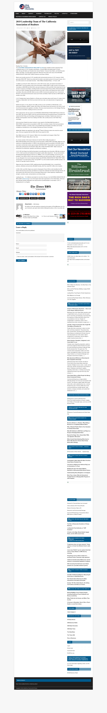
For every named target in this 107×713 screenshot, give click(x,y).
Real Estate (34, 198)
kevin (29, 28)
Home (17, 13)
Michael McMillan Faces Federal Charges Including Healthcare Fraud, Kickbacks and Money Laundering (78, 594)
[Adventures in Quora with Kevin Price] (76, 398)
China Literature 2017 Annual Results (75, 505)
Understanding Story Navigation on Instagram (78, 472)
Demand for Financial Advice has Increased (77, 503)
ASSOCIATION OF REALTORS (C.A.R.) (31, 67)
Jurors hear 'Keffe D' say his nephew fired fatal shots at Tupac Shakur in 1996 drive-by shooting (78, 551)
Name (17, 243)
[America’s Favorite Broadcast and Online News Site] (79, 414)
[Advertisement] (53, 701)
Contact (30, 13)
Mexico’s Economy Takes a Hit (74, 508)
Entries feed (70, 648)
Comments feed (71, 650)
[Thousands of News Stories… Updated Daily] (78, 451)
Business (38, 13)
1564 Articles (36, 204)
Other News (73, 13)
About (23, 13)
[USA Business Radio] (72, 672)
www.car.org (26, 178)
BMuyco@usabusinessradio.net (74, 246)
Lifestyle (64, 13)
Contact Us (42, 16)
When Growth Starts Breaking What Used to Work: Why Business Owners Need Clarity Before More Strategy (78, 440)
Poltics (57, 13)
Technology (48, 13)
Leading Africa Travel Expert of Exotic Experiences (78, 293)
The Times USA (85, 588)
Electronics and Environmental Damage (76, 510)
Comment (18, 232)
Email (17, 248)
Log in (68, 645)
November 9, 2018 (22, 28)
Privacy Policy (52, 16)
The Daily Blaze (71, 632)
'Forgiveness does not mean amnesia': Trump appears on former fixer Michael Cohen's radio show (78, 546)
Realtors (41, 198)
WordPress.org (70, 653)
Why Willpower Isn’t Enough (73, 295)
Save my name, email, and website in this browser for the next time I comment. (35, 256)
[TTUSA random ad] (40, 189)
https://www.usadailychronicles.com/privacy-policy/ (26, 683)
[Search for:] (79, 22)
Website (18, 252)
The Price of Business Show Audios (26, 16)
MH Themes (34, 688)
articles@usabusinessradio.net (78, 243)
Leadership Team (24, 198)
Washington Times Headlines (76, 540)
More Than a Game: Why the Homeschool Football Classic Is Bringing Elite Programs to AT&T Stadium (78, 477)
